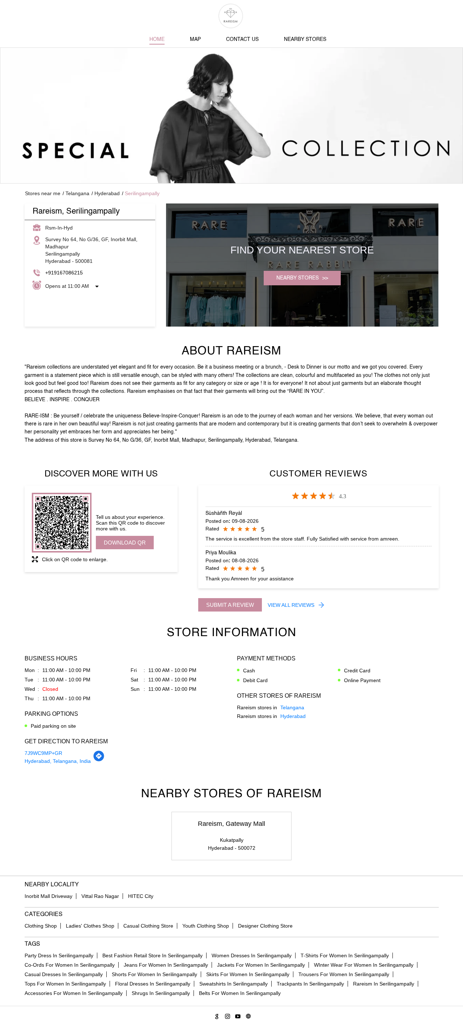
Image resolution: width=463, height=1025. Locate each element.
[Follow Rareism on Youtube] (236, 1015)
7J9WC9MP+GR (43, 753)
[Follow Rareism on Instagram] (226, 1015)
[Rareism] (232, 16)
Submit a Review (230, 605)
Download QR (125, 542)
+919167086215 (64, 273)
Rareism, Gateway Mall (231, 823)
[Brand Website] (247, 1015)
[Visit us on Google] (215, 1015)
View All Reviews (291, 605)
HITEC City (140, 896)
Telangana (77, 193)
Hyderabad (107, 193)
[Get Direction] (99, 760)
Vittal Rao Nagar (100, 896)
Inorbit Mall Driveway (48, 896)
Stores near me (42, 193)
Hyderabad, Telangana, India (58, 761)
